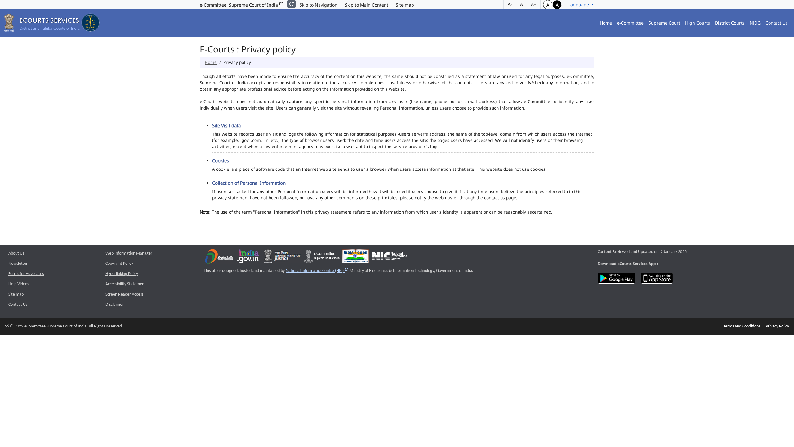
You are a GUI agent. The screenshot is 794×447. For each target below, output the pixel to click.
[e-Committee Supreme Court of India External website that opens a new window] (321, 257)
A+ (533, 4)
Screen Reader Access (124, 294)
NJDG (755, 23)
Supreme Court (664, 23)
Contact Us (776, 23)
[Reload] (291, 4)
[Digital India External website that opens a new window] (219, 257)
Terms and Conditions (741, 326)
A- (510, 4)
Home (606, 23)
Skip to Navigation (318, 5)
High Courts (697, 23)
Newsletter (18, 264)
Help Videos (18, 284)
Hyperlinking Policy (121, 274)
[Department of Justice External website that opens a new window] (282, 257)
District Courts (730, 23)
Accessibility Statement (125, 284)
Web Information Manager (128, 253)
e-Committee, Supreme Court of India (239, 5)
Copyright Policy (119, 264)
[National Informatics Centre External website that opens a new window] (389, 257)
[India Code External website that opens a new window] (355, 257)
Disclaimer (114, 305)
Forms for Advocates (26, 274)
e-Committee (630, 23)
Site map (405, 5)
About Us (16, 253)
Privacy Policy (777, 326)
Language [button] (579, 4)
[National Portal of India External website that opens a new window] (248, 257)
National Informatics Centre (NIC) (317, 271)
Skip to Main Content (366, 5)
